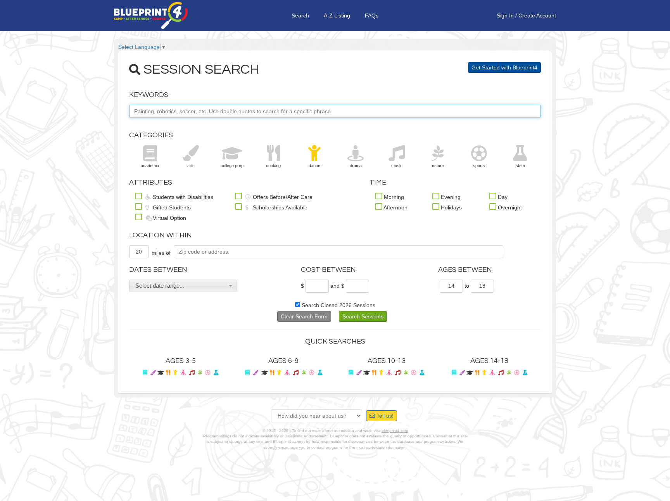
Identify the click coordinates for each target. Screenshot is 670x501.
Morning (393, 197)
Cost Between (328, 269)
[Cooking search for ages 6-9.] (272, 373)
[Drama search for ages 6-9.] (287, 373)
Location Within (160, 235)
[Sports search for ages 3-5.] (208, 373)
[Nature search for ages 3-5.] (200, 373)
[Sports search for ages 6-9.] (311, 373)
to (467, 286)
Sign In (505, 15)
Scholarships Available (279, 207)
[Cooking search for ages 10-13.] (374, 373)
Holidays (450, 207)
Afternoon (395, 207)
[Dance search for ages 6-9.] (279, 373)
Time (378, 182)
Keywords (148, 94)
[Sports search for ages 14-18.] (517, 373)
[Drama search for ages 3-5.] (183, 373)
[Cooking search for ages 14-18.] (477, 373)
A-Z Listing (337, 15)
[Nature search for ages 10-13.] (406, 373)
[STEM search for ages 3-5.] (216, 373)
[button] (183, 286)
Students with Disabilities (182, 197)
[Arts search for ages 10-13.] (359, 373)
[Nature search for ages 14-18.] (509, 373)
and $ (337, 286)
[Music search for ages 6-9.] (296, 373)
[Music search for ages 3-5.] (192, 373)
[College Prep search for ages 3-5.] (160, 373)
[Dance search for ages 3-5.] (175, 373)
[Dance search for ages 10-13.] (381, 373)
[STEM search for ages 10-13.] (422, 373)
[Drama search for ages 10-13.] (389, 373)
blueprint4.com (395, 430)
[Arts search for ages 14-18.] (462, 373)
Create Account (537, 15)
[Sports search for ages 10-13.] (413, 373)
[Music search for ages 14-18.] (501, 373)
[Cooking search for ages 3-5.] (168, 373)
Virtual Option (168, 218)
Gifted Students (171, 207)
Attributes (150, 182)
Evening (450, 197)
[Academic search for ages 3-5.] (145, 373)
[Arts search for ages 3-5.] (153, 373)
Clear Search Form (304, 316)
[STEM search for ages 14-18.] (525, 373)
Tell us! (384, 416)
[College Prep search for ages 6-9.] (264, 373)
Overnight (509, 207)
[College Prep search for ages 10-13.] (366, 373)
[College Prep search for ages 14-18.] (469, 373)
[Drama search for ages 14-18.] (492, 373)
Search (300, 15)
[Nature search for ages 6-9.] (304, 373)
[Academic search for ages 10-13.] (351, 373)
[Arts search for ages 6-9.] (255, 373)
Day (502, 197)
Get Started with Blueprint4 (504, 67)
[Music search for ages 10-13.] (398, 373)
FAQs (371, 15)
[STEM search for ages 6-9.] (320, 373)
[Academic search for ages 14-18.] (454, 373)
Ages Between (465, 269)
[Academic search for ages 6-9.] (247, 373)
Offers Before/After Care (282, 197)
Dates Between (158, 269)
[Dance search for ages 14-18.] (484, 373)
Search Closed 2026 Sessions (337, 305)
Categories (151, 135)
